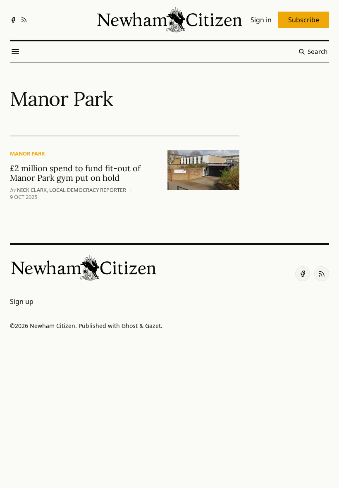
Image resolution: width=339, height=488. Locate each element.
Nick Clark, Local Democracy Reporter (71, 190)
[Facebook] (13, 20)
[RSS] (24, 20)
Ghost (130, 326)
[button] (21, 301)
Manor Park (27, 153)
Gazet (153, 326)
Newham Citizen (52, 326)
